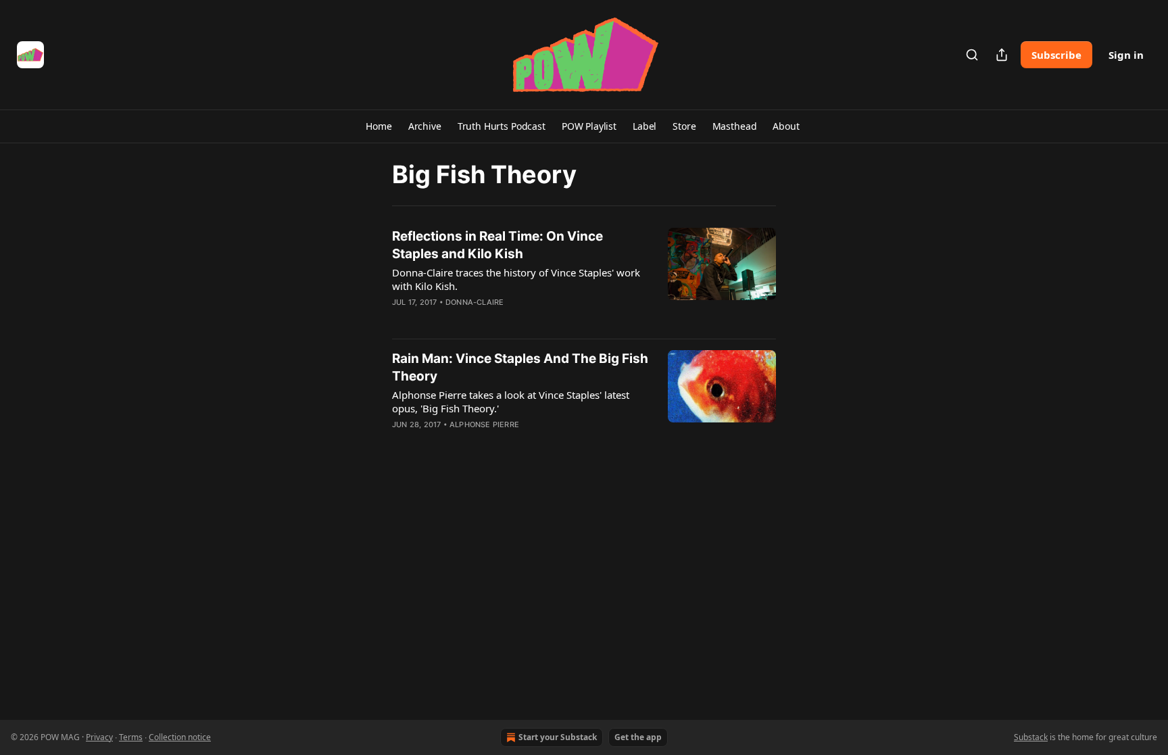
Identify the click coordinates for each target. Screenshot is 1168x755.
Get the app (638, 737)
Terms (131, 737)
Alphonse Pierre (484, 424)
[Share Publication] (1001, 54)
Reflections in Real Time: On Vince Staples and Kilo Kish (497, 245)
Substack (1031, 737)
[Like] (401, 320)
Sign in (1126, 55)
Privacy (99, 737)
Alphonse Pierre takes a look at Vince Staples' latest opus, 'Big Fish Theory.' (510, 401)
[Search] (972, 54)
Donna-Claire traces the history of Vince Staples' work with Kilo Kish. (516, 279)
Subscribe (1056, 55)
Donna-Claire (474, 302)
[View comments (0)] (481, 320)
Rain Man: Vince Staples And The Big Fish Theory (520, 367)
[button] (378, 126)
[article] (584, 277)
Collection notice (180, 737)
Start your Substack (557, 737)
